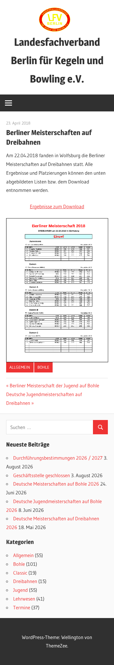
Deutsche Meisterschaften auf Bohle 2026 (56, 484)
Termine (21, 607)
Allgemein (19, 367)
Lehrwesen (24, 599)
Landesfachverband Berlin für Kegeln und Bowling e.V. (57, 60)
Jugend (20, 590)
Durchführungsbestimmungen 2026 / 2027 (58, 458)
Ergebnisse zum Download (57, 206)
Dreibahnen (25, 581)
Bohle (43, 367)
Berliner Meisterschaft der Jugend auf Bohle (54, 385)
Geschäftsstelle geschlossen (41, 475)
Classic (20, 573)
